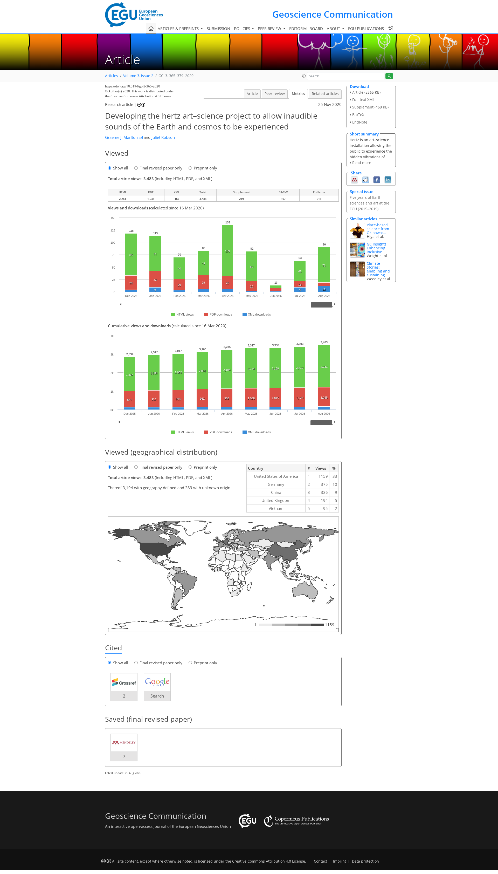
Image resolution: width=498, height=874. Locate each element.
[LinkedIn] (387, 179)
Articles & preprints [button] (179, 28)
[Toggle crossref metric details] (124, 682)
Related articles (325, 93)
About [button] (334, 28)
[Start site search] (389, 76)
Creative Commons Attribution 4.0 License (268, 861)
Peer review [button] (270, 28)
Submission (218, 28)
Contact (320, 861)
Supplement (363, 107)
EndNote (359, 122)
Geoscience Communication (332, 14)
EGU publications (366, 28)
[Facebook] (376, 179)
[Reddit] (365, 179)
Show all (120, 167)
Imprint (339, 861)
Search (157, 696)
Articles (111, 75)
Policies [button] (242, 28)
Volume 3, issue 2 (138, 75)
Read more (361, 162)
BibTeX (358, 114)
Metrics (298, 93)
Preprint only (205, 167)
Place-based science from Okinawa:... (378, 228)
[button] (304, 75)
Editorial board (306, 28)
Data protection (365, 861)
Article (252, 93)
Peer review (275, 93)
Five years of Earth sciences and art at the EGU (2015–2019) (369, 203)
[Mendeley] (354, 179)
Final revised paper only (161, 167)
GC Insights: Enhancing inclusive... (377, 248)
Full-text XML (363, 99)
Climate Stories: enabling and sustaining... (378, 269)
